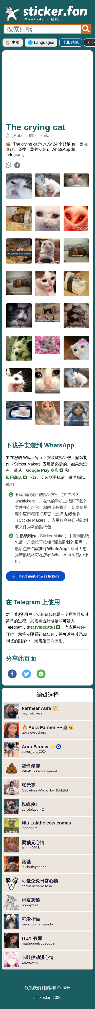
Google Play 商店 (43, 470)
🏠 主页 (13, 42)
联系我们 (33, 988)
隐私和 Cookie (57, 988)
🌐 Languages (41, 42)
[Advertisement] (47, 88)
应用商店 (14, 477)
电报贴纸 (71, 42)
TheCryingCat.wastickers (38, 576)
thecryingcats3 (41, 627)
